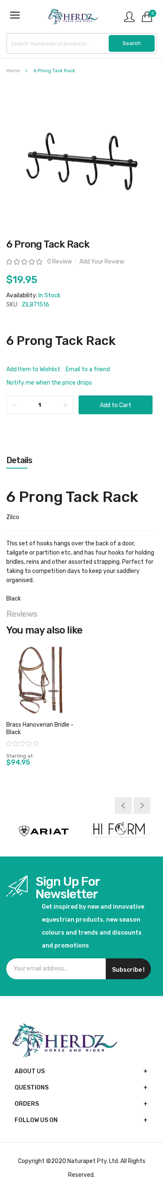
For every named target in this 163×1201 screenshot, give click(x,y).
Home (13, 70)
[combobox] (81, 43)
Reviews (21, 614)
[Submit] (132, 43)
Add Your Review (101, 261)
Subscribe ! (128, 969)
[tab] (81, 460)
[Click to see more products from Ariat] (44, 831)
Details (19, 460)
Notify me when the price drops (49, 382)
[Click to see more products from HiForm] (119, 831)
